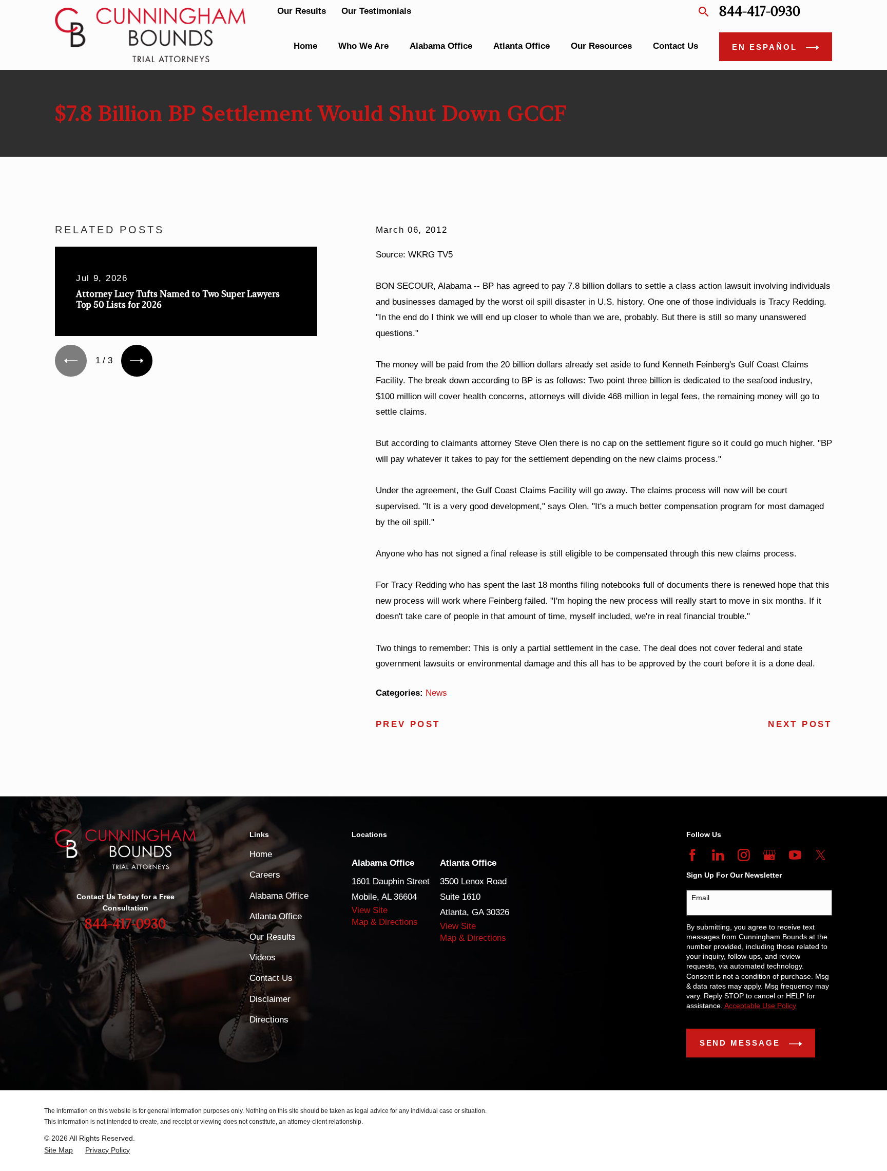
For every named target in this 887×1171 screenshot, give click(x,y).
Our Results (301, 11)
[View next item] (136, 360)
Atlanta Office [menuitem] (521, 46)
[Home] (150, 35)
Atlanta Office (275, 916)
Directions (268, 1020)
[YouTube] (795, 855)
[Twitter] (821, 855)
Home (260, 854)
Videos (262, 957)
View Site (370, 910)
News (436, 693)
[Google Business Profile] (769, 855)
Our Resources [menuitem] (601, 46)
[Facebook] (692, 855)
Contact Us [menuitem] (675, 46)
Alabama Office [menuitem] (441, 46)
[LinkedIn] (718, 855)
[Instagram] (744, 855)
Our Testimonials (376, 11)
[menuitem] (58, 1150)
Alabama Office (278, 896)
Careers (264, 875)
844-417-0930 (759, 11)
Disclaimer (270, 999)
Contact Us (271, 978)
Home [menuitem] (305, 46)
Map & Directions (385, 922)
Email (700, 898)
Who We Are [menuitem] (363, 46)
